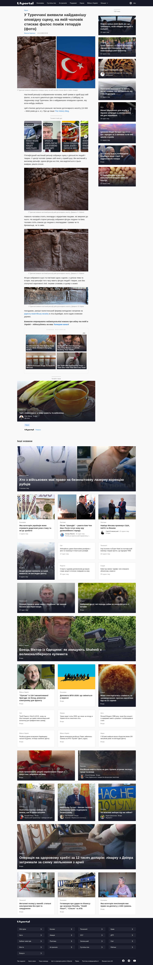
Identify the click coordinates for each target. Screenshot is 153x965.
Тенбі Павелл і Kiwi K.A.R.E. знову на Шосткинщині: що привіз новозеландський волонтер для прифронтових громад (34, 718)
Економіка (40, 3)
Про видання (21, 961)
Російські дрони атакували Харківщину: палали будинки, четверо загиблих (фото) (34, 737)
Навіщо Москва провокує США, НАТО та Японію (115, 526)
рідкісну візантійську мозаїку (36, 314)
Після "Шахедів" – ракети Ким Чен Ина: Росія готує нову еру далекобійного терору (76, 528)
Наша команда (43, 961)
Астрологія (63, 3)
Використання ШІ (107, 961)
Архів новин (32, 961)
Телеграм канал (61, 324)
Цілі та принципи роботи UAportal (61, 961)
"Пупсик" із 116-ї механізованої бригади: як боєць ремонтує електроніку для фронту (33, 698)
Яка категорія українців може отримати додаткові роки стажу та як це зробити (35, 528)
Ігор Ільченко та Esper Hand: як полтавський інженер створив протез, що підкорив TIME (116, 550)
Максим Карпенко (29, 33)
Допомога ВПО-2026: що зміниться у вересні (76, 696)
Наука (82, 3)
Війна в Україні (92, 3)
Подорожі (73, 3)
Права (77, 961)
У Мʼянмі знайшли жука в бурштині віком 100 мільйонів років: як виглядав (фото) (116, 737)
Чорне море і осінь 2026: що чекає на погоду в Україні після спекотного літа (76, 717)
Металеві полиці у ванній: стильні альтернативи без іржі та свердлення (35, 906)
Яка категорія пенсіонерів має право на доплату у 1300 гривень (116, 905)
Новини (38, 429)
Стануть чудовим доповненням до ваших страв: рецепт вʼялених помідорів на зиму (75, 570)
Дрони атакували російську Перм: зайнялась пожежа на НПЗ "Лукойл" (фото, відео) (76, 737)
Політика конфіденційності (90, 961)
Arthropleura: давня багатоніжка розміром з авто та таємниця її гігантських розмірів (75, 550)
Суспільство (51, 3)
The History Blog (62, 111)
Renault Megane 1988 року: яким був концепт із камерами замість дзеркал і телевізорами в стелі (117, 718)
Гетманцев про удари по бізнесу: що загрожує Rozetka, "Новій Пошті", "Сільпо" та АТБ (75, 906)
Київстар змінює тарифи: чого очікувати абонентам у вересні (115, 570)
